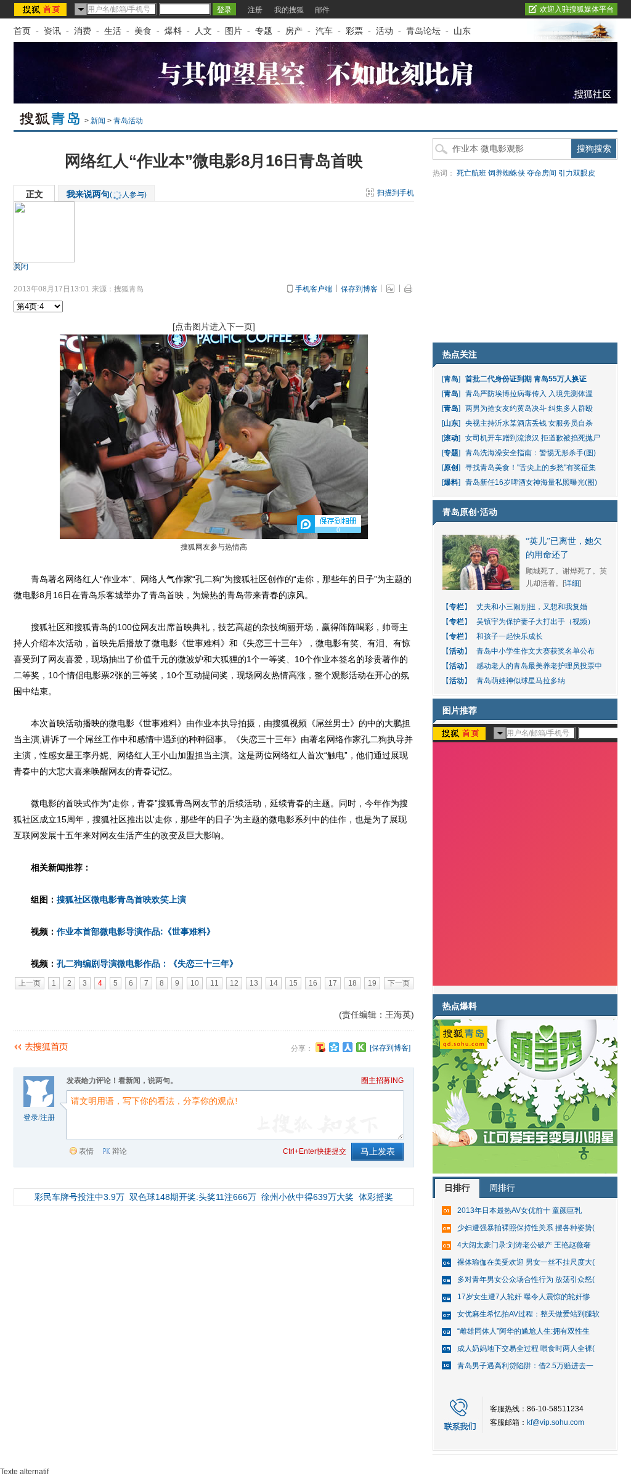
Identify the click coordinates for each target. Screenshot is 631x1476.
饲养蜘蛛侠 (506, 173)
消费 (82, 31)
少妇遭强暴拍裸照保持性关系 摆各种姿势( (526, 1227)
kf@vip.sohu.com (555, 1422)
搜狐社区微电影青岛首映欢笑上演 (121, 899)
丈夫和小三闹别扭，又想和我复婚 (531, 606)
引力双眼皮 (576, 173)
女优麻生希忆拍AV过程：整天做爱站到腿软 (528, 1314)
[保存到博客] (390, 1048)
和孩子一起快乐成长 (509, 636)
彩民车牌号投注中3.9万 (79, 1197)
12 (234, 983)
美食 (143, 31)
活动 (384, 31)
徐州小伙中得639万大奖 (307, 1197)
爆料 (173, 31)
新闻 (98, 120)
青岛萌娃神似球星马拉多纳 (520, 680)
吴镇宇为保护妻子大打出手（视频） (535, 621)
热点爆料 (459, 1006)
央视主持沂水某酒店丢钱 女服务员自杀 (529, 423)
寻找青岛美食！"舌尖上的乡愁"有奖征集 (530, 467)
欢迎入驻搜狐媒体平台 (577, 9)
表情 (86, 1151)
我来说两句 (107, 194)
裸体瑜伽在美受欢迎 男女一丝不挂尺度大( (526, 1262)
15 (293, 983)
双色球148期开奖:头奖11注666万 (192, 1197)
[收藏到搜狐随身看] (361, 1047)
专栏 (456, 606)
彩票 (354, 31)
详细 (571, 583)
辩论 (119, 1151)
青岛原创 (459, 512)
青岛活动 (128, 120)
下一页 (399, 983)
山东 (462, 31)
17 (332, 983)
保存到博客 (359, 289)
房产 (294, 31)
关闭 (21, 266)
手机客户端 (313, 289)
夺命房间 (541, 173)
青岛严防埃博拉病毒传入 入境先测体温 (529, 393)
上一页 (29, 983)
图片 (233, 31)
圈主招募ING (382, 1080)
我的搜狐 (289, 10)
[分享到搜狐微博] (320, 1047)
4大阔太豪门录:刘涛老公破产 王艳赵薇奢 (524, 1245)
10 (194, 983)
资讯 (52, 31)
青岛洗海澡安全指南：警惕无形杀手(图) (530, 452)
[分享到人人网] (347, 1047)
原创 (451, 467)
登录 (30, 1117)
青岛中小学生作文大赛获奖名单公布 (535, 651)
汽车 (324, 31)
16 (313, 983)
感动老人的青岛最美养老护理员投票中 (539, 666)
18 (352, 983)
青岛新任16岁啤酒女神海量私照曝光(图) (531, 482)
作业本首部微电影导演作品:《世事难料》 (136, 931)
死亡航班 (471, 173)
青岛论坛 (423, 31)
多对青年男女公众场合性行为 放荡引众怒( (526, 1279)
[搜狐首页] (41, 9)
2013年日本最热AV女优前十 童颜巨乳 (519, 1210)
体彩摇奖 (376, 1197)
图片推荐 (459, 710)
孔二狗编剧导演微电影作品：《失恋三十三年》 (147, 963)
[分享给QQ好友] (334, 1047)
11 (214, 983)
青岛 (451, 379)
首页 (22, 31)
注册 (255, 10)
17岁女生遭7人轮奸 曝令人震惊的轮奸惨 (523, 1296)
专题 (263, 31)
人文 (203, 31)
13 (254, 983)
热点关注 (459, 354)
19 (372, 983)
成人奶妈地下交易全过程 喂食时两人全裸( (526, 1348)
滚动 (451, 438)
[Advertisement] (525, 262)
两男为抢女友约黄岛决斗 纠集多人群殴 (529, 408)
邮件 (322, 10)
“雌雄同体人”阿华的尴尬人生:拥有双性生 (523, 1331)
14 (273, 983)
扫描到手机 (395, 193)
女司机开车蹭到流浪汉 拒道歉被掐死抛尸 (532, 438)
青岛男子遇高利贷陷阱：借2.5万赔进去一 (525, 1365)
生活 (112, 31)
